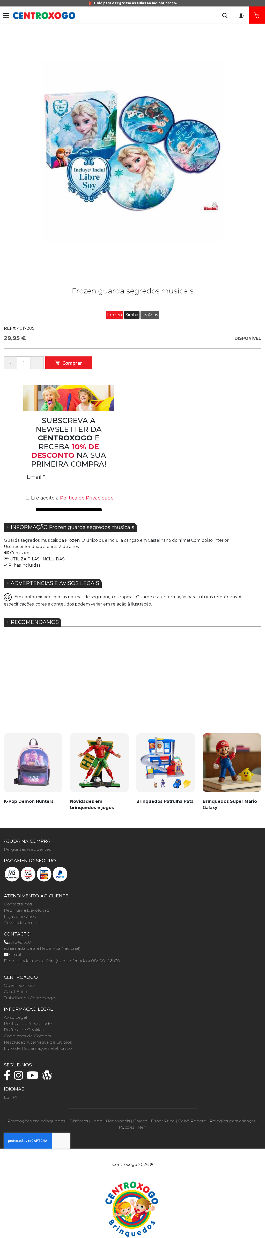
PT (15, 1097)
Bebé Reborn (192, 1121)
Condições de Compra (27, 1035)
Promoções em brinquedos (36, 1121)
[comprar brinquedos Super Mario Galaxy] (232, 765)
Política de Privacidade (28, 1023)
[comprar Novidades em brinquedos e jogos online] (99, 765)
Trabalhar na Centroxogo (29, 997)
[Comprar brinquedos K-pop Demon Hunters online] (33, 765)
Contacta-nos (18, 904)
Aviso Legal (15, 1017)
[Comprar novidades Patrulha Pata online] (165, 765)
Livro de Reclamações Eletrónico (38, 1048)
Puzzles (126, 1127)
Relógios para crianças (232, 1121)
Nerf (142, 1127)
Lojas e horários (20, 916)
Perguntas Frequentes (27, 849)
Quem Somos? (19, 985)
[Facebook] (8, 1077)
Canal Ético (15, 991)
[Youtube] (34, 1077)
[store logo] (44, 16)
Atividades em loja (23, 922)
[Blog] (48, 1077)
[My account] (241, 15)
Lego (96, 1121)
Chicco (140, 1121)
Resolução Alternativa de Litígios (38, 1042)
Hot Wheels (118, 1121)
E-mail (14, 954)
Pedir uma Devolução (26, 910)
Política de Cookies (23, 1029)
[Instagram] (20, 1077)
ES (6, 1097)
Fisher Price (163, 1121)
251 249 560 (19, 942)
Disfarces (79, 1121)
